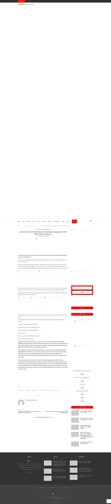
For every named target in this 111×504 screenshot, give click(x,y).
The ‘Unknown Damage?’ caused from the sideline (85, 462)
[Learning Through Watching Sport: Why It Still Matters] (48, 478)
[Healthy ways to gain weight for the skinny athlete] (75, 427)
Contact (68, 221)
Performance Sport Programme (46, 390)
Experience (27, 390)
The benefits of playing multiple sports (86, 442)
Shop (63, 221)
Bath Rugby (21, 390)
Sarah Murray (57, 390)
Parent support (35, 390)
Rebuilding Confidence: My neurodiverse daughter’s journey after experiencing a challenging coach (59, 463)
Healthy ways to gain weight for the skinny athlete (85, 427)
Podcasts (43, 221)
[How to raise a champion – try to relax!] (75, 413)
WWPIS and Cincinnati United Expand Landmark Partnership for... (40, 1)
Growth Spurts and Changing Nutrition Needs (59, 470)
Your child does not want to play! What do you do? (86, 419)
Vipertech (61, 498)
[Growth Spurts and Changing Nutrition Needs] (48, 471)
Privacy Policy (50, 498)
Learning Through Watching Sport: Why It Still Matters (60, 477)
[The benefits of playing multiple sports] (75, 444)
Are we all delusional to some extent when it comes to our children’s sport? (86, 470)
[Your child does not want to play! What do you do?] (75, 420)
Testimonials (57, 221)
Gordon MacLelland (45, 236)
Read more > (29, 472)
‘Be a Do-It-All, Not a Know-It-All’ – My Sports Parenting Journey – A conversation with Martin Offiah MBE (86, 435)
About (23, 221)
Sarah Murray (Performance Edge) (40, 319)
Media (38, 221)
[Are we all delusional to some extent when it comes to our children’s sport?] (73, 470)
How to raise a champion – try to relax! (86, 411)
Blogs (33, 221)
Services (29, 221)
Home (19, 221)
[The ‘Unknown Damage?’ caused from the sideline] (73, 463)
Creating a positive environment (29, 226)
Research (50, 221)
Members (74, 221)
